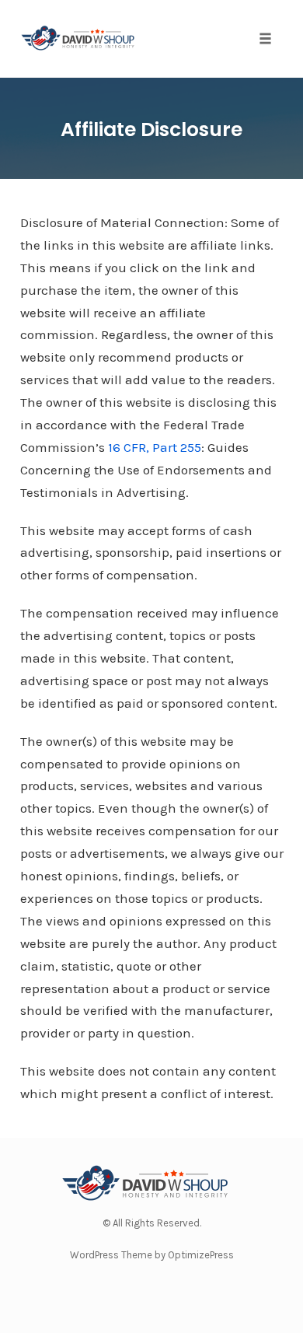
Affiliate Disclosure (151, 129)
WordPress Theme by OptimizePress (152, 1255)
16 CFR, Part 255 (154, 447)
